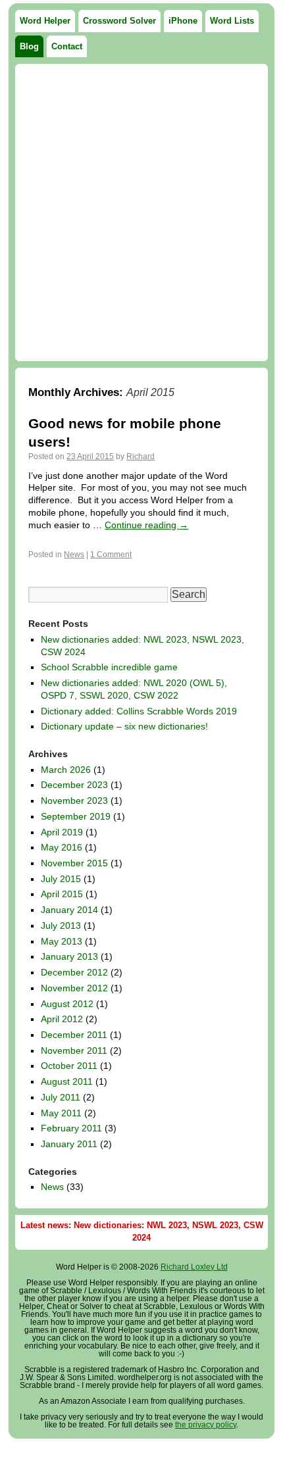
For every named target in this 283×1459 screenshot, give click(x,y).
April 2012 (62, 1019)
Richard (140, 456)
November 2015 (74, 863)
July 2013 (61, 925)
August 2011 (67, 1081)
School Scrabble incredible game (109, 667)
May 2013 (61, 941)
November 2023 (74, 800)
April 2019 (62, 832)
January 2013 (69, 956)
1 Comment (111, 554)
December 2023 (74, 784)
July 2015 (61, 879)
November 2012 (74, 988)
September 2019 (76, 816)
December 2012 (74, 972)
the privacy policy (205, 1425)
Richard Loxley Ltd (194, 1267)
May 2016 (61, 847)
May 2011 (61, 1113)
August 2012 (67, 1004)
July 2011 (60, 1097)
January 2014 (69, 909)
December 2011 (74, 1034)
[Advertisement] (141, 212)
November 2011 (74, 1050)
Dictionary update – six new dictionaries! (124, 726)
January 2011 (69, 1144)
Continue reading (146, 525)
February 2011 (71, 1128)
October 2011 (69, 1065)
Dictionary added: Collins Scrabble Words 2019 (139, 711)
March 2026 (66, 769)
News (74, 554)
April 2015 (62, 894)
